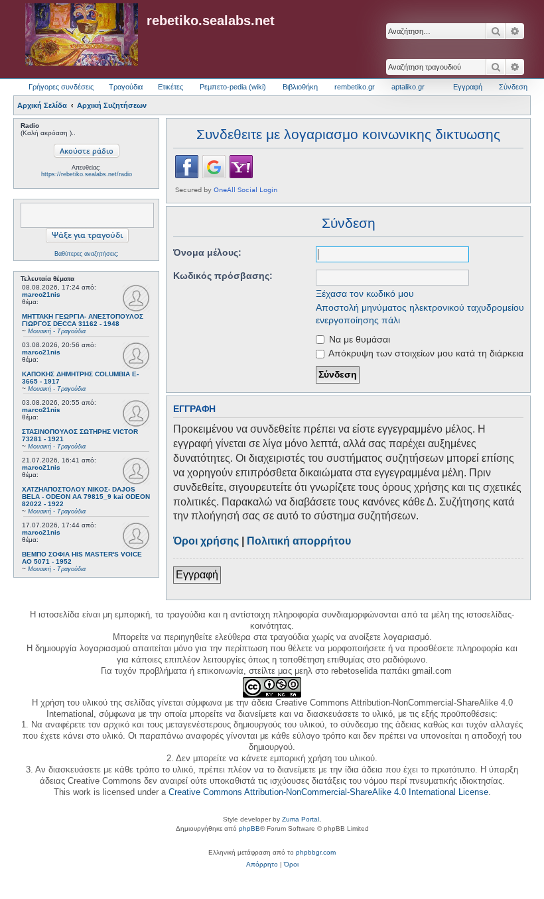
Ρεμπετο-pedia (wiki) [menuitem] (233, 87)
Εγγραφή (197, 574)
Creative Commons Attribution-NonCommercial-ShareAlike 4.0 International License (328, 792)
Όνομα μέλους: (207, 252)
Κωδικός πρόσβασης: (223, 275)
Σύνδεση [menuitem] (513, 87)
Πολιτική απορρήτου (299, 541)
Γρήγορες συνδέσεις (61, 87)
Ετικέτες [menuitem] (170, 87)
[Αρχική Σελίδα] (82, 35)
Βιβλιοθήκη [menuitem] (300, 87)
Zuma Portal (300, 819)
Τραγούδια (126, 87)
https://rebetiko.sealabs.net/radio (86, 174)
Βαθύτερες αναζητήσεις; (86, 253)
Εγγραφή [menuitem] (467, 87)
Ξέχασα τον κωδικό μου (365, 293)
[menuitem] (262, 865)
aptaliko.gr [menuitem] (408, 87)
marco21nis (41, 294)
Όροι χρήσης (206, 541)
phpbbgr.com (316, 852)
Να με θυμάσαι (358, 339)
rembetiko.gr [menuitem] (354, 87)
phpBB (249, 828)
